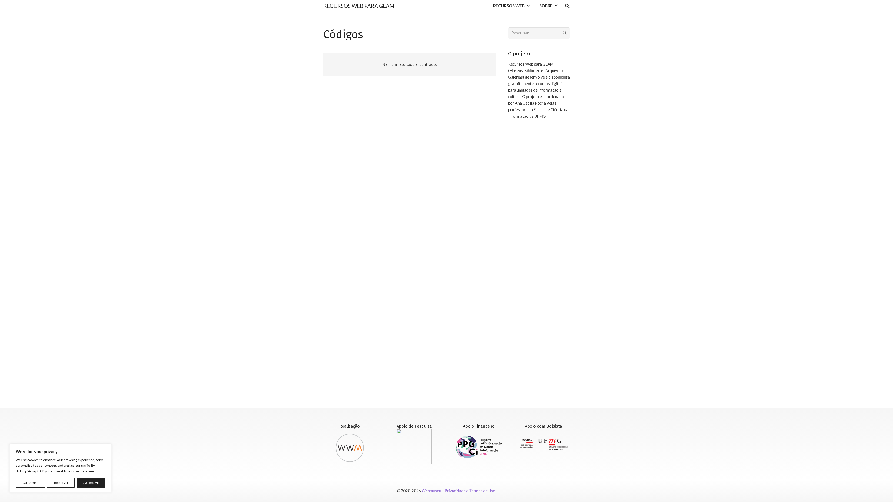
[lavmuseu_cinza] (414, 446)
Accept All (91, 483)
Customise (30, 483)
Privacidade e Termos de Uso (470, 490)
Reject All (61, 483)
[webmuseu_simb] (349, 446)
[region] (60, 468)
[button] (528, 5)
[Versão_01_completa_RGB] (479, 447)
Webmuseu (431, 490)
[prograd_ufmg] (543, 444)
